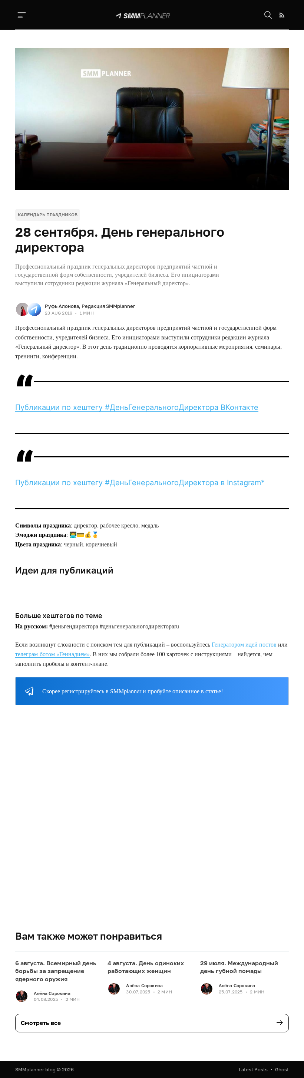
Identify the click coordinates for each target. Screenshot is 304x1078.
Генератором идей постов (244, 644)
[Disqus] (152, 824)
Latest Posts (253, 1069)
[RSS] (282, 15)
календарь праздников (47, 214)
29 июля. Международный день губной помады (239, 967)
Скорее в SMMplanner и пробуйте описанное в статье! (132, 691)
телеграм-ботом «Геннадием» (52, 654)
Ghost (282, 1069)
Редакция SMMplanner (108, 306)
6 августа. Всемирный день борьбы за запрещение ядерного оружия (55, 971)
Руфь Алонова (62, 306)
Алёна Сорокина (52, 993)
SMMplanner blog (35, 1069)
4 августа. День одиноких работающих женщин (146, 967)
